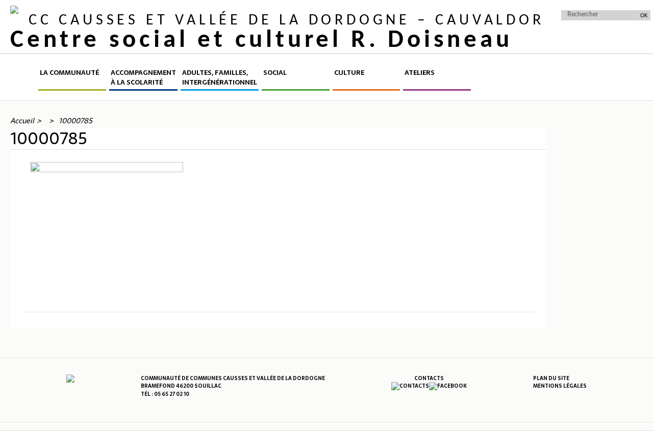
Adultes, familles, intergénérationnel (219, 78)
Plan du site (551, 378)
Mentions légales (560, 386)
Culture (349, 73)
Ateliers (420, 73)
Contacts (429, 378)
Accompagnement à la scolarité (143, 78)
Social (275, 73)
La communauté (69, 73)
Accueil (23, 79)
